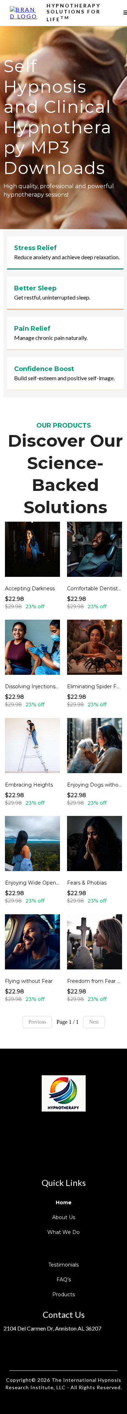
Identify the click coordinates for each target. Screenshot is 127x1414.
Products (63, 1294)
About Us (63, 1217)
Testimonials (63, 1265)
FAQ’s (63, 1279)
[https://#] (64, 1093)
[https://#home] (25, 11)
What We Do (63, 1232)
